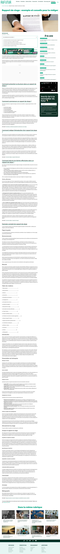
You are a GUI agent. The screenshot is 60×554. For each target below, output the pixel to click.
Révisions (18, 1)
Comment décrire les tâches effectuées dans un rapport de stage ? (15, 44)
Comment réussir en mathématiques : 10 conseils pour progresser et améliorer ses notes (37, 521)
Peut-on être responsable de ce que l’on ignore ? (48, 65)
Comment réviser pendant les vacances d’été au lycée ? (51, 520)
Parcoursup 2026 (47, 1)
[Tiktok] (24, 540)
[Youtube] (36, 540)
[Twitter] (30, 540)
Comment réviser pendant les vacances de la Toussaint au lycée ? (22, 521)
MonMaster (53, 1)
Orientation (22, 1)
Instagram (5, 502)
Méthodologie (6, 5)
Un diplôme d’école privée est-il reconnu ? (47, 61)
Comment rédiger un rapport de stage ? (12, 220)
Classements (34, 1)
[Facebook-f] (33, 540)
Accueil (3, 5)
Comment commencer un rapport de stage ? (11, 41)
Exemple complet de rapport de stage (10, 45)
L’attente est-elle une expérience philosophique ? (48, 79)
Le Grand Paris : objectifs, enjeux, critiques (47, 48)
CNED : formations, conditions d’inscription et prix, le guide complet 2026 (8, 521)
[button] (58, 2)
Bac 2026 (53, 2)
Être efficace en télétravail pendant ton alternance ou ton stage (16, 126)
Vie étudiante (40, 1)
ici (12, 495)
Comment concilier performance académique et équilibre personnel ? (8, 536)
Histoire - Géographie (44, 38)
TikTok (9, 502)
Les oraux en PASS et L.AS (22, 535)
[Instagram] (27, 540)
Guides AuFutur (28, 1)
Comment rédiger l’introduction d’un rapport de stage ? (13, 42)
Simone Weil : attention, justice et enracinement (48, 57)
